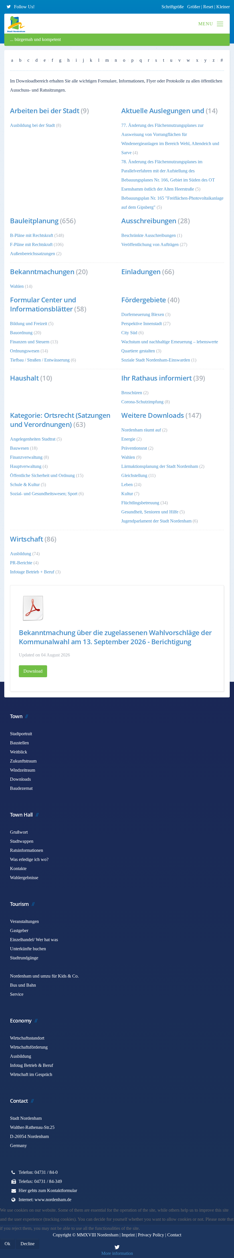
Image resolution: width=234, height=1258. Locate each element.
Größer (193, 6)
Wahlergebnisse (24, 877)
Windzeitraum (22, 770)
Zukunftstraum (23, 761)
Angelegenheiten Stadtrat (32, 439)
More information (117, 1253)
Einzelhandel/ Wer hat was (34, 939)
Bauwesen (19, 448)
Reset (208, 6)
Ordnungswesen (24, 350)
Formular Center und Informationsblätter (43, 304)
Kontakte (18, 868)
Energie (128, 439)
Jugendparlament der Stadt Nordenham (156, 521)
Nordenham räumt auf (141, 429)
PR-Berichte (21, 562)
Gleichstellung (134, 475)
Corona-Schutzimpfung (142, 401)
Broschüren (131, 392)
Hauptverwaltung (25, 466)
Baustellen (19, 742)
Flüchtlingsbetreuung (140, 502)
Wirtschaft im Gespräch (31, 1074)
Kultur (127, 493)
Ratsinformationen (26, 850)
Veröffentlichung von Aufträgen (150, 244)
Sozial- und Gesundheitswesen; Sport (43, 493)
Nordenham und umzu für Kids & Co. (44, 976)
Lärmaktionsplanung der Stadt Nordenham (159, 466)
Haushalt (24, 378)
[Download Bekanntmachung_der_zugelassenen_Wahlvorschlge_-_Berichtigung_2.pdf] (33, 608)
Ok (7, 1243)
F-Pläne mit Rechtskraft (31, 244)
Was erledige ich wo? (29, 859)
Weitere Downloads (152, 415)
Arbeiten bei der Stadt (44, 110)
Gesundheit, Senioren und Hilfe (149, 511)
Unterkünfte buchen (28, 948)
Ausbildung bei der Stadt (32, 125)
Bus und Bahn (23, 985)
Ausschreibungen (148, 220)
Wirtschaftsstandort (27, 1038)
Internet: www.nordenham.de (45, 1199)
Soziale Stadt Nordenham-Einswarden (155, 360)
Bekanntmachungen (42, 271)
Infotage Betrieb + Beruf (32, 571)
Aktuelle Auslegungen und (163, 110)
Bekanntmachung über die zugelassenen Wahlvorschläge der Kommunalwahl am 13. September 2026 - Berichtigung (115, 637)
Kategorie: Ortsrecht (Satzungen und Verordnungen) (60, 419)
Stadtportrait (21, 733)
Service (16, 994)
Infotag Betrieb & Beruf (31, 1065)
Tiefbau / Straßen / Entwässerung (40, 360)
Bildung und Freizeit (28, 323)
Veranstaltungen (24, 921)
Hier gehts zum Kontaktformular (48, 1190)
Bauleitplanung (34, 220)
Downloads (20, 779)
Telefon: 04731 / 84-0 (38, 1172)
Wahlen (17, 286)
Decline (28, 1243)
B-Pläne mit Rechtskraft (31, 235)
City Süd (129, 332)
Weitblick (18, 751)
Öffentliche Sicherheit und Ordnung (42, 475)
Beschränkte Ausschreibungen (148, 235)
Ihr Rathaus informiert (156, 378)
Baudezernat (21, 788)
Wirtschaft (26, 539)
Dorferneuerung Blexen (142, 314)
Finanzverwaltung (26, 457)
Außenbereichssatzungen (32, 253)
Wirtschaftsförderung (29, 1047)
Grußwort (19, 832)
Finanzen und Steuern (29, 341)
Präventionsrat (134, 448)
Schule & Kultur (25, 484)
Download (33, 671)
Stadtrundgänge (24, 957)
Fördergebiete (143, 299)
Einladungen (141, 271)
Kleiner (223, 6)
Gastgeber (19, 930)
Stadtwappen (21, 841)
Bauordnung (21, 332)
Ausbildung (20, 553)
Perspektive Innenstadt (141, 323)
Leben (127, 484)
